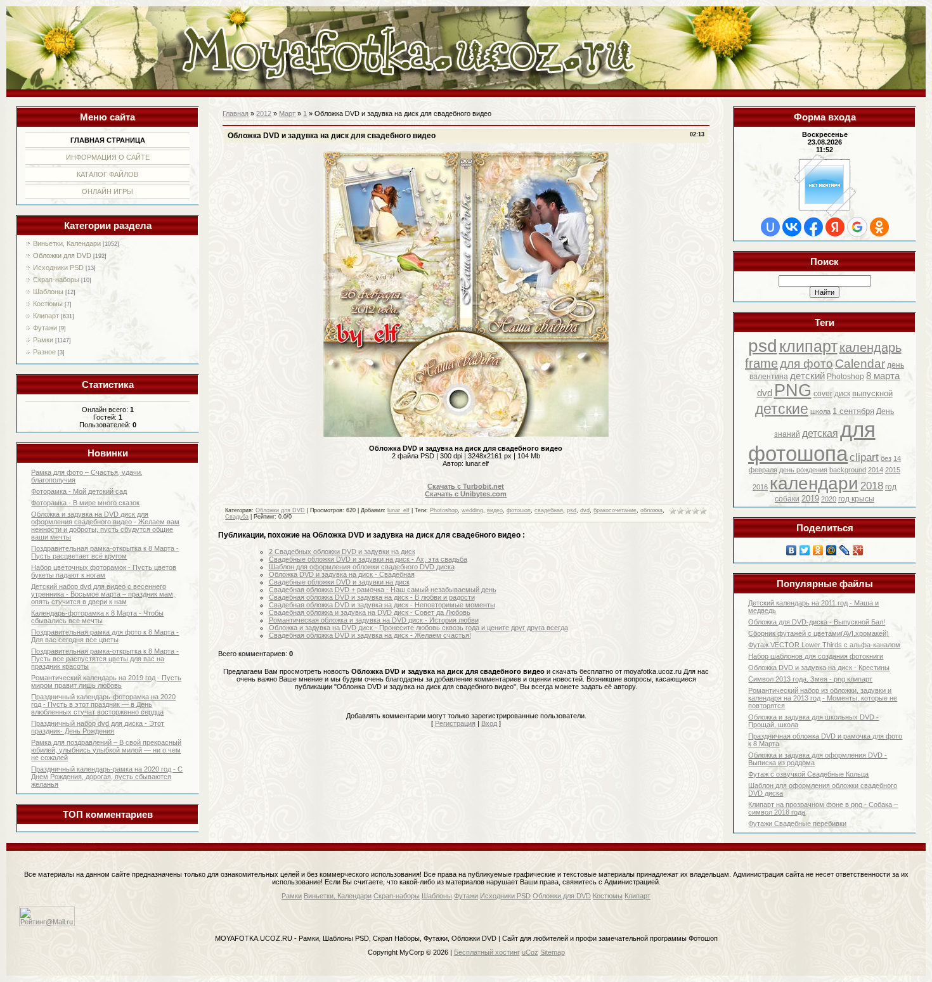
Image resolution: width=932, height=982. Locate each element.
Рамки (43, 340)
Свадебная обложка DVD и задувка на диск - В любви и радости (372, 597)
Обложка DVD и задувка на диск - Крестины (819, 667)
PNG (793, 390)
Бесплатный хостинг (487, 952)
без (886, 458)
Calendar (860, 363)
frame (761, 363)
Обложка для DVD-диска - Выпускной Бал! (816, 622)
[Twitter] (805, 550)
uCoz (530, 952)
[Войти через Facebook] (813, 226)
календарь (870, 347)
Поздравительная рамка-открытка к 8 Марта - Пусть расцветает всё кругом (105, 552)
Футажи (45, 328)
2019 (810, 498)
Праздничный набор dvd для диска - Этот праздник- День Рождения (97, 727)
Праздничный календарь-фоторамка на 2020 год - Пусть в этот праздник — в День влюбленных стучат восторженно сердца (103, 704)
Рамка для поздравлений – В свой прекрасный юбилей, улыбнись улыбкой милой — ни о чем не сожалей (106, 750)
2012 (263, 113)
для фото (806, 363)
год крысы (856, 498)
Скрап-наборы (56, 279)
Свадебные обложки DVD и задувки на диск (339, 582)
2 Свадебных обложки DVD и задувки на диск (342, 551)
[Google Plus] (858, 550)
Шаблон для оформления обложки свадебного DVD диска (362, 567)
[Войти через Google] (857, 227)
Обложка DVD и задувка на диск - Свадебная (342, 574)
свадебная (548, 510)
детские (781, 409)
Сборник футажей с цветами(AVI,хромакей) (818, 633)
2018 (871, 485)
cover (822, 393)
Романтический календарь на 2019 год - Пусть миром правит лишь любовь (106, 681)
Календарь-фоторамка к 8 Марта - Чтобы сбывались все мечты (97, 616)
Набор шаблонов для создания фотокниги (815, 656)
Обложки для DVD (62, 255)
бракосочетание (615, 510)
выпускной (872, 393)
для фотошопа (812, 441)
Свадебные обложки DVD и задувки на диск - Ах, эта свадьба (368, 559)
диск (842, 393)
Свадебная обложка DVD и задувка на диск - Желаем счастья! (370, 635)
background (847, 470)
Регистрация (455, 723)
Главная (236, 113)
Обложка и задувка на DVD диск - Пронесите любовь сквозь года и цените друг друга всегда (418, 627)
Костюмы (48, 303)
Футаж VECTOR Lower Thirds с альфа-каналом (824, 645)
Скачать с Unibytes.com (466, 494)
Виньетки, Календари (67, 243)
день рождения (803, 470)
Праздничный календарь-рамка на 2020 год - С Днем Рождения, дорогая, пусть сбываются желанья (107, 776)
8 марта (883, 376)
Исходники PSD (58, 267)
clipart (864, 457)
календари (814, 483)
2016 (760, 487)
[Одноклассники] (818, 550)
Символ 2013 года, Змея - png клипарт (810, 679)
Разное (44, 352)
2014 (875, 470)
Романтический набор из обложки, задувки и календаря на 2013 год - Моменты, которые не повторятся (822, 698)
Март (287, 113)
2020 (828, 499)
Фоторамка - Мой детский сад (79, 491)
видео (495, 510)
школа (820, 411)
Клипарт (46, 316)
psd (762, 346)
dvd (764, 393)
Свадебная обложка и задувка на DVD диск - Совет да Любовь (369, 612)
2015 (892, 470)
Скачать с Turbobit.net (465, 486)
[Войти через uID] (770, 226)
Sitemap (552, 952)
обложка (651, 510)
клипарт (808, 346)
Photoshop (845, 376)
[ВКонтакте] (791, 550)
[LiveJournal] (844, 550)
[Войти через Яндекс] (835, 226)
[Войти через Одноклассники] (879, 226)
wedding (472, 510)
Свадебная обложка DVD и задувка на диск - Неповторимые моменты (382, 605)
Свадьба (237, 517)
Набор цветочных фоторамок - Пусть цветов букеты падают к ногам (103, 571)
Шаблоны (48, 291)
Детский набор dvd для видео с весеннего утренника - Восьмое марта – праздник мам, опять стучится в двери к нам (103, 594)
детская (820, 433)
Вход (489, 723)
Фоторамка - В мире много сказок (85, 503)
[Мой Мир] (831, 550)
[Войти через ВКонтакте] (791, 226)
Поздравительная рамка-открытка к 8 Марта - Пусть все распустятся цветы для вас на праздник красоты (105, 658)
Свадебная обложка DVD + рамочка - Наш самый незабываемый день (382, 589)
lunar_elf (398, 510)
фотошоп (519, 510)
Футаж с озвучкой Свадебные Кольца (808, 774)
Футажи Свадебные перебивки (797, 823)
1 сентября (853, 411)
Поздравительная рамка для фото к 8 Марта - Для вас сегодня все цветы (105, 635)
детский (807, 376)
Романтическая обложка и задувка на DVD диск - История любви (374, 620)
